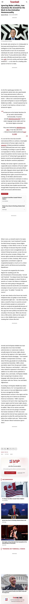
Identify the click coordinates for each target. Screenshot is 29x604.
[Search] (26, 1)
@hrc (7, 130)
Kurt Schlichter (5, 500)
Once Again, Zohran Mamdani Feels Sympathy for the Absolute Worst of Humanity (14, 542)
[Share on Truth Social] (5, 449)
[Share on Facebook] (8, 449)
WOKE (11, 454)
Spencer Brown (4, 15)
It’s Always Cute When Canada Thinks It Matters (13, 498)
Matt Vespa (4, 522)
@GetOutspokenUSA (14, 119)
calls (5, 59)
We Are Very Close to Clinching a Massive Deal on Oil (14, 520)
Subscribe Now (21, 472)
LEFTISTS (7, 454)
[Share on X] (2, 449)
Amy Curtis (4, 545)
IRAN (2, 454)
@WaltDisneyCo (20, 127)
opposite (3, 145)
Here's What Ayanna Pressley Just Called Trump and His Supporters (14, 592)
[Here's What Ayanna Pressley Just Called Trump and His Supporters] (14, 582)
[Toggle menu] (2, 2)
